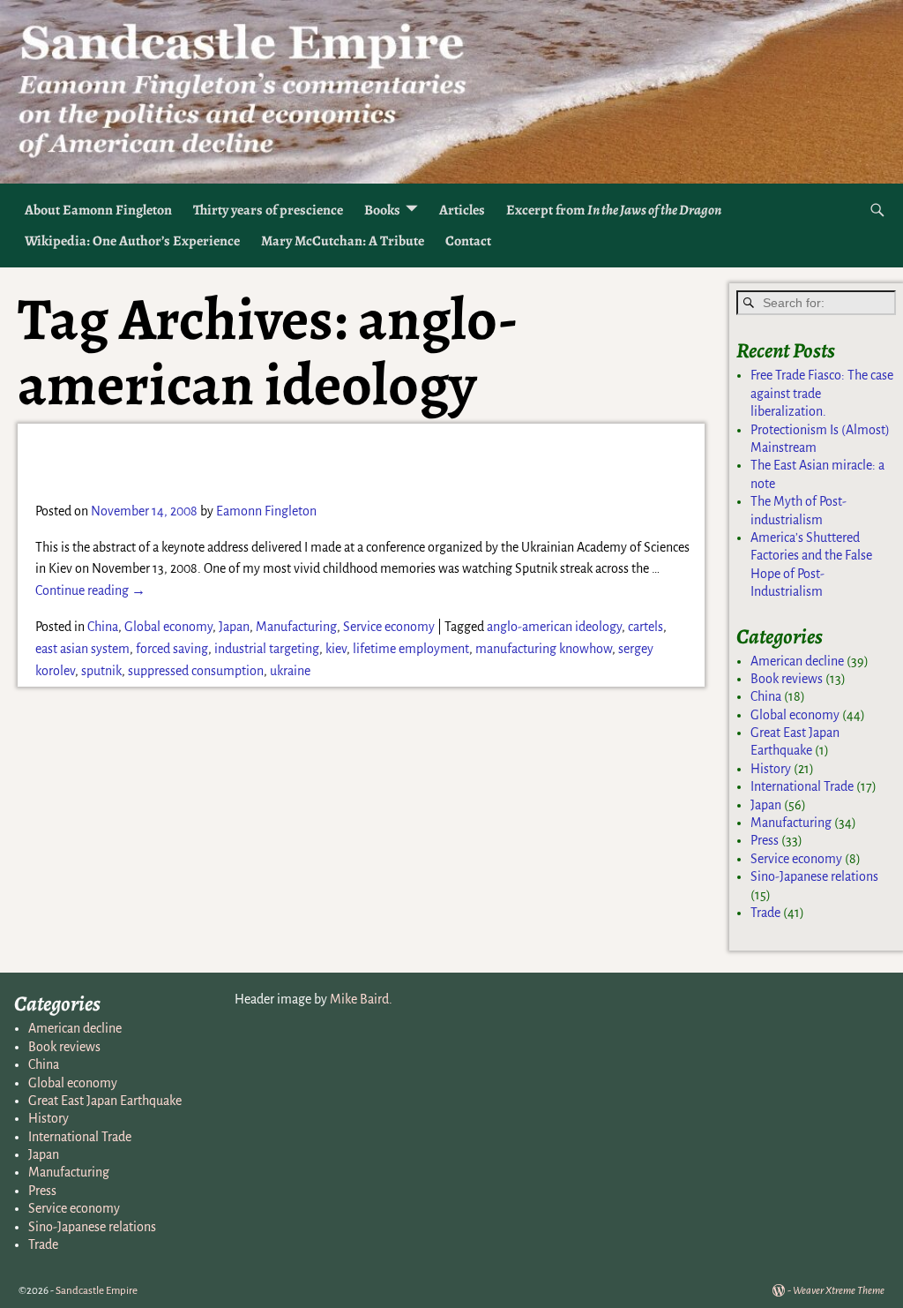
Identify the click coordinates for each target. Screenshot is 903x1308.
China (102, 627)
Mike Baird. (361, 999)
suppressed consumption (196, 671)
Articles (462, 210)
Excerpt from (613, 210)
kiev (336, 649)
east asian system (82, 649)
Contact (468, 241)
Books (382, 210)
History (770, 769)
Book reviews (786, 679)
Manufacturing (296, 627)
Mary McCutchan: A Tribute (342, 241)
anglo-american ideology (554, 627)
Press (764, 840)
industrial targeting (266, 649)
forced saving (172, 649)
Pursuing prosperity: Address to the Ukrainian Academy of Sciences (351, 461)
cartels (645, 627)
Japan (234, 627)
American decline (797, 661)
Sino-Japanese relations (814, 876)
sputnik (101, 671)
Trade (765, 913)
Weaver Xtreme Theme (838, 1291)
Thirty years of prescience (268, 210)
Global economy (168, 627)
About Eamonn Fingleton (98, 210)
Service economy (389, 627)
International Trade (802, 786)
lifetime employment (411, 649)
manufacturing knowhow (543, 649)
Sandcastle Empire (97, 1291)
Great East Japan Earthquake (105, 1101)
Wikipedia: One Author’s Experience (132, 241)
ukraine (290, 671)
